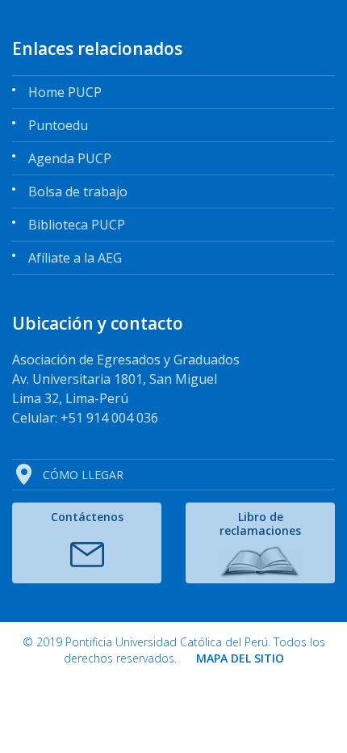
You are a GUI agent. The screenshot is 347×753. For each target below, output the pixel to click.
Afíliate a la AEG (75, 258)
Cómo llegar (83, 474)
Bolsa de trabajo (78, 191)
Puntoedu (58, 125)
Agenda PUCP (69, 158)
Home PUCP (65, 92)
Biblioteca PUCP (76, 224)
